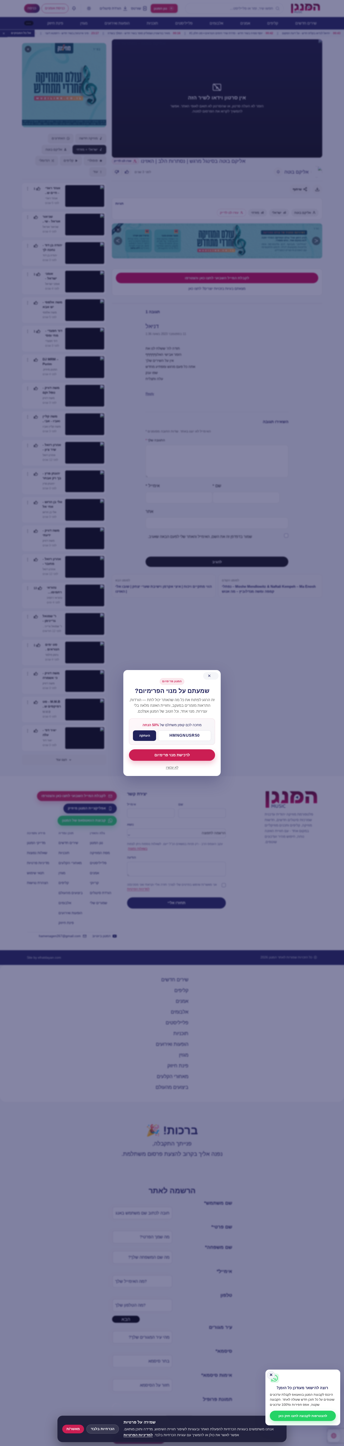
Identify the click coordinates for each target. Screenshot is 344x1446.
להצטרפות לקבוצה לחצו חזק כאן (302, 1416)
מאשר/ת (73, 1429)
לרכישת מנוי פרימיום (172, 755)
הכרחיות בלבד (102, 1429)
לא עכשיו (172, 767)
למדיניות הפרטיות (138, 1435)
